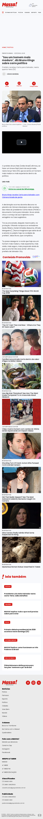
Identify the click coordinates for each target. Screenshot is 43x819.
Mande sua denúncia (9, 742)
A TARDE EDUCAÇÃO (9, 772)
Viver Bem (5, 709)
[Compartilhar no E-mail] (36, 90)
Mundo (4, 713)
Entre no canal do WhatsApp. (21, 189)
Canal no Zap (7, 745)
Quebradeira (6, 733)
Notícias (6, 689)
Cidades (5, 706)
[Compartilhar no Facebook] (30, 90)
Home (4, 47)
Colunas (6, 722)
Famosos (5, 695)
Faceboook (6, 752)
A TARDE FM (6, 769)
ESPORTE (34, 12)
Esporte (5, 699)
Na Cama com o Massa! (11, 729)
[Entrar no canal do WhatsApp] (4, 188)
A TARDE (5, 765)
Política (10, 47)
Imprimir (19, 85)
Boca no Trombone (9, 726)
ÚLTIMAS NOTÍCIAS (11, 12)
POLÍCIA (20, 12)
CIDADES (27, 12)
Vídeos (4, 716)
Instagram (6, 749)
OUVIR (7, 86)
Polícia (4, 692)
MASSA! (4, 762)
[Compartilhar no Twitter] (33, 90)
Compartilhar (34, 86)
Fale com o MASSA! (10, 739)
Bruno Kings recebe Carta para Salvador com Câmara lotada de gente (20, 195)
